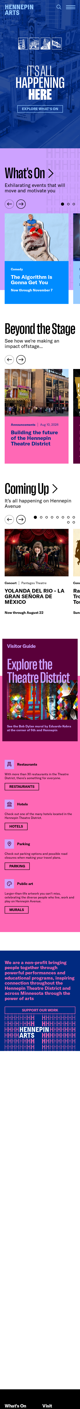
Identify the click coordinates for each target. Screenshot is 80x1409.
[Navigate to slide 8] (74, 517)
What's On (25, 173)
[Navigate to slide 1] (62, 204)
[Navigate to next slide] (21, 204)
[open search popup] (59, 7)
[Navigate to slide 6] (63, 517)
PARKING (17, 866)
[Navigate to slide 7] (68, 517)
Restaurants (21, 786)
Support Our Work (40, 1010)
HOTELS (16, 826)
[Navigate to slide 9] (68, 522)
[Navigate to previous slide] (9, 204)
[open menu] (70, 7)
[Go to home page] (19, 10)
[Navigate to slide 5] (57, 517)
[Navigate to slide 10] (74, 522)
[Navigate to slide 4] (52, 517)
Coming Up (27, 489)
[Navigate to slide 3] (74, 204)
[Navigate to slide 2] (68, 204)
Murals (16, 910)
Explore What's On (40, 109)
